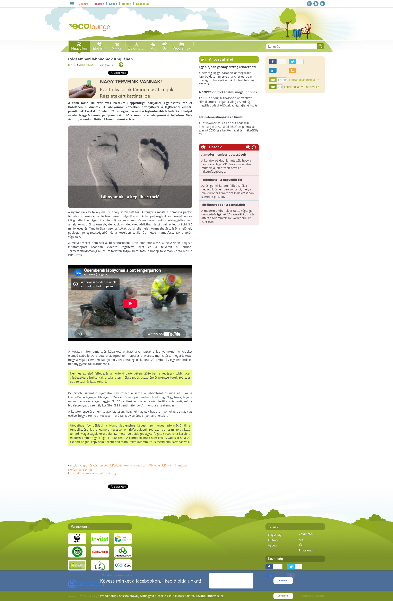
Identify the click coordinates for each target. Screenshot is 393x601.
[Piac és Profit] (100, 551)
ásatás (93, 465)
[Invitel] (100, 538)
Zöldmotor (136, 48)
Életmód (99, 48)
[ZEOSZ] (100, 565)
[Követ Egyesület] (123, 565)
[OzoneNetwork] (123, 551)
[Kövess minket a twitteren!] (315, 3)
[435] (273, 86)
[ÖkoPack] (77, 551)
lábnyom (154, 465)
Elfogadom (283, 595)
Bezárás (283, 580)
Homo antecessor (135, 465)
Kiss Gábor (88, 64)
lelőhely (167, 465)
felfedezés (116, 465)
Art (153, 48)
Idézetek (99, 3)
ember (104, 465)
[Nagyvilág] (121, 64)
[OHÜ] (123, 538)
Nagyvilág (79, 48)
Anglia (83, 465)
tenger (83, 469)
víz (90, 469)
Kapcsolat (142, 3)
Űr (164, 48)
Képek (113, 3)
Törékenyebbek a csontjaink (223, 205)
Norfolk (72, 469)
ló (175, 465)
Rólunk (126, 3)
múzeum (183, 465)
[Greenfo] (77, 565)
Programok (181, 48)
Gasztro (83, 3)
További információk (210, 596)
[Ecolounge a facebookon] (309, 3)
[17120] (273, 79)
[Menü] (72, 3)
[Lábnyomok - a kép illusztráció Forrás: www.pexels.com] (130, 166)
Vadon (117, 48)
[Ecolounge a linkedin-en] (322, 3)
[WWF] (77, 538)
